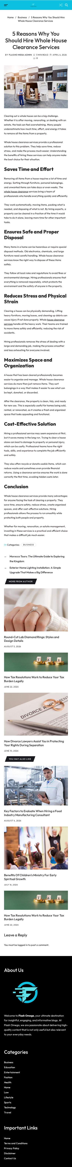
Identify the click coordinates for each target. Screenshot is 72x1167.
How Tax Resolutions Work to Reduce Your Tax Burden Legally (34, 917)
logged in (23, 944)
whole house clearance (16, 191)
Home (7, 1087)
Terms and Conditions (16, 1143)
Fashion (8, 1077)
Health (7, 1082)
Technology (10, 1107)
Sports (7, 1102)
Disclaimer (10, 1153)
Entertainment (12, 1072)
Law (6, 1092)
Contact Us (10, 1158)
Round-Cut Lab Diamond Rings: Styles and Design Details (31, 639)
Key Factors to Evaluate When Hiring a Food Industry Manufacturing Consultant (33, 813)
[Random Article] (60, 5)
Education (9, 1067)
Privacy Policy (11, 1148)
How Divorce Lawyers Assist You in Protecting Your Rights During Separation (34, 743)
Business (28, 544)
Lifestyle (8, 1097)
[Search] (66, 5)
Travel (7, 1112)
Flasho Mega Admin (20, 54)
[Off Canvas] (6, 5)
